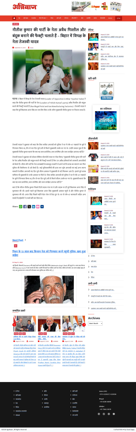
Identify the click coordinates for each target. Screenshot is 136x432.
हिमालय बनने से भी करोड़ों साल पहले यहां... (73, 337)
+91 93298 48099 (105, 401)
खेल (82, 18)
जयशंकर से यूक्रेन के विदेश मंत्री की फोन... (49, 337)
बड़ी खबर (25, 18)
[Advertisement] (49, 127)
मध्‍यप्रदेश (33, 18)
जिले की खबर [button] (42, 18)
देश (19, 18)
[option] (24, 341)
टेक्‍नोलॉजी (102, 18)
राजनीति (88, 18)
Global (110, 18)
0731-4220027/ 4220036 (108, 394)
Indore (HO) (107, 393)
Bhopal (105, 400)
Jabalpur (105, 408)
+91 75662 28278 (105, 409)
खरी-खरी (59, 18)
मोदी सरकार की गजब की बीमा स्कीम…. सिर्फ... (24, 337)
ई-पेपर (118, 18)
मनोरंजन (66, 18)
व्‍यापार (95, 18)
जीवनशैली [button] (74, 18)
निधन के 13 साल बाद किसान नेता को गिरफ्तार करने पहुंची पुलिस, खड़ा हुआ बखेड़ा (49, 253)
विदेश (52, 18)
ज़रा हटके (65, 334)
